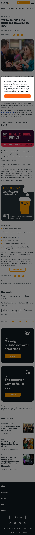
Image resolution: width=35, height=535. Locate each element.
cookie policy (24, 91)
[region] (17, 89)
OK (17, 96)
